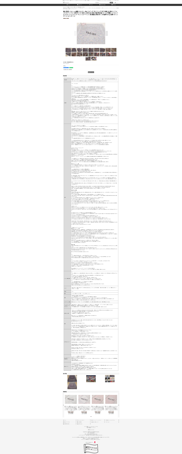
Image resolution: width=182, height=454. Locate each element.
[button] (75, 33)
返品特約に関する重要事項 (68, 69)
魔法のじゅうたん (66, 2)
